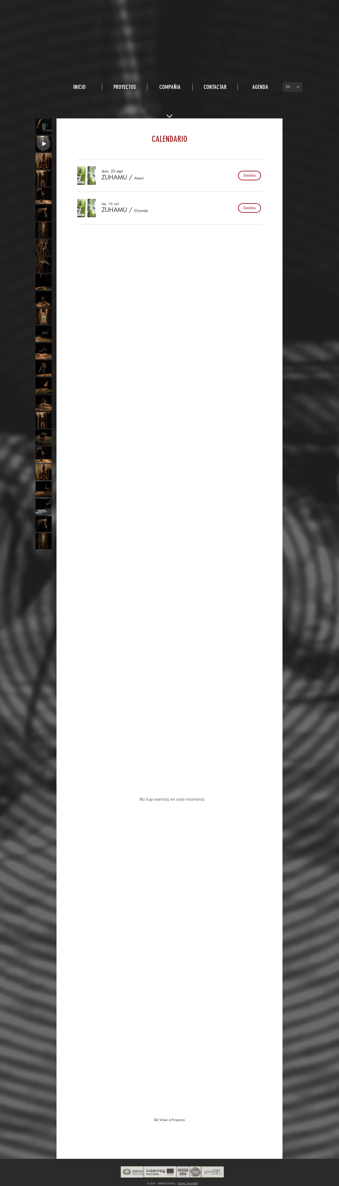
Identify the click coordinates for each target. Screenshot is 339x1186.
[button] (114, 177)
